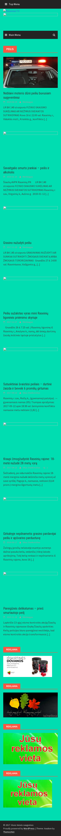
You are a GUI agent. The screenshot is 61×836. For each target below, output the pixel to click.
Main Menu (15, 34)
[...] (45, 119)
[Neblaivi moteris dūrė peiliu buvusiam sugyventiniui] (30, 72)
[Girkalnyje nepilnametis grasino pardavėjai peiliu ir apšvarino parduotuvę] (30, 512)
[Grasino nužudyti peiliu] (30, 221)
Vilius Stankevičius (31, 392)
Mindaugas (28, 101)
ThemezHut (8, 831)
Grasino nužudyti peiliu (17, 243)
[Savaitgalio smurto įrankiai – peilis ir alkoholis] (30, 146)
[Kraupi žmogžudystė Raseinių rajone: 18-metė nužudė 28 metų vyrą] (30, 437)
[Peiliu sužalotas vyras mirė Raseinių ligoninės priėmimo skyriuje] (30, 292)
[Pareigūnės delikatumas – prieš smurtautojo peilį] (30, 587)
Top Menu (14, 4)
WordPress (29, 828)
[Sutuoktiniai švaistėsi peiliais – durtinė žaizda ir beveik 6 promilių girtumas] (30, 363)
